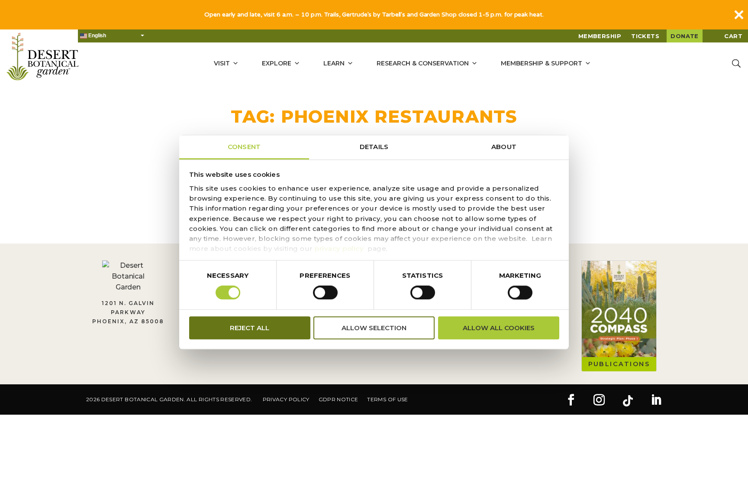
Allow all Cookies (499, 328)
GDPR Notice (338, 399)
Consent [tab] (244, 147)
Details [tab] (374, 147)
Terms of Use (387, 399)
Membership (600, 35)
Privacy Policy (286, 399)
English (96, 35)
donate (685, 35)
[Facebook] (570, 400)
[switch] (325, 292)
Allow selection (374, 328)
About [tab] (503, 147)
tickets (645, 35)
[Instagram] (599, 400)
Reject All (249, 328)
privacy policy (339, 249)
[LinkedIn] (656, 400)
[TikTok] (627, 400)
